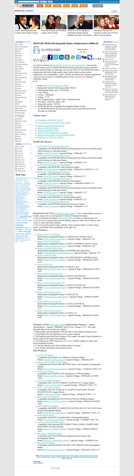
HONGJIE (69, 458)
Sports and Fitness (22, 130)
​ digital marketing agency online (21, 237)
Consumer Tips (21, 62)
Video (48, 6)
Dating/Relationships (22, 64)
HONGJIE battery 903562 (48, 457)
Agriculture (20, 44)
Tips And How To (22, 134)
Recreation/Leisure (22, 110)
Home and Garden (22, 90)
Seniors (19, 123)
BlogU (40, 6)
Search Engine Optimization (21, 115)
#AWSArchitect (19, 199)
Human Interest (21, 93)
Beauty (19, 51)
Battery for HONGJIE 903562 (74, 457)
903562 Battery (74, 455)
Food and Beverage (22, 77)
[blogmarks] (37, 61)
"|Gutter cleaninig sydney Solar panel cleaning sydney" (22, 187)
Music (74, 6)
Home (103, 1)
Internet (19, 95)
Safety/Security (21, 112)
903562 (52, 455)
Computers (20, 60)
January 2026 (20, 162)
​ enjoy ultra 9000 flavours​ (23, 238)
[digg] (84, 59)
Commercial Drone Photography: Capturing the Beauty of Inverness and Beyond (111, 84)
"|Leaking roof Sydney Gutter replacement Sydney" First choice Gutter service (23, 190)
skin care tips (25, 231)
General (19, 79)
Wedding (19, 138)
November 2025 (21, 166)
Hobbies (19, 86)
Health (19, 84)
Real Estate (20, 108)
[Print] (46, 61)
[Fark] (34, 61)
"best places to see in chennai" (22, 181)
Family (19, 71)
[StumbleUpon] (101, 59)
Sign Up (110, 1)
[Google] (98, 59)
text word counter (109, 59)
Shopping (19, 125)
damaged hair (19, 229)
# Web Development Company (22, 191)
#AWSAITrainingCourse (21, 198)
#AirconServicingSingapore (22, 209)
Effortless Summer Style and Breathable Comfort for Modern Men (111, 72)
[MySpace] (90, 59)
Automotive (20, 49)
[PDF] (48, 61)
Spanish (19, 127)
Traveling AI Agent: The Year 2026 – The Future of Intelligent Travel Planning (111, 90)
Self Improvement (21, 121)
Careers (19, 57)
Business (19, 55)
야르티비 (22, 241)
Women (19, 141)
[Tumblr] (67, 59)
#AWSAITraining (19, 197)
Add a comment (38, 463)
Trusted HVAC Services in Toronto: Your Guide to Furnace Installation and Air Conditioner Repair (111, 54)
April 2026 (20, 155)
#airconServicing (19, 211)
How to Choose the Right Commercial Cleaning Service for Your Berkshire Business (112, 63)
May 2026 (20, 153)
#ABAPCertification (22, 194)
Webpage (57, 6)
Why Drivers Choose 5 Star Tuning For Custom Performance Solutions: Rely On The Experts (111, 46)
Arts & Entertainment (22, 46)
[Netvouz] (43, 61)
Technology (20, 132)
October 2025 (20, 168)
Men (18, 104)
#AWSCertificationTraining (21, 204)
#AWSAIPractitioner (20, 196)
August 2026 (20, 146)
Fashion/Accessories (22, 73)
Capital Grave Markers (111, 68)
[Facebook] (50, 59)
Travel (18, 136)
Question (83, 6)
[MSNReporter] (96, 59)
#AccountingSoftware (20, 208)
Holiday (19, 88)
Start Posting (98, 6)
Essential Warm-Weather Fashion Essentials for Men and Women (111, 77)
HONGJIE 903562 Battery (62, 455)
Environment (20, 68)
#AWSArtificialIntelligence (21, 201)
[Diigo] (78, 59)
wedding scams (19, 233)
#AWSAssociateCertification (22, 202)
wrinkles (28, 233)
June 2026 (20, 151)
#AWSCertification (19, 203)
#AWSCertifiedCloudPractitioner (23, 206)
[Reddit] (44, 59)
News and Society (21, 106)
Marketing (20, 101)
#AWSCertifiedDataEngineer (22, 207)
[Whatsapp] (73, 59)
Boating (19, 53)
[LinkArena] (39, 61)
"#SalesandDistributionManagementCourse (25, 177)
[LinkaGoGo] (41, 61)
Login (116, 1)
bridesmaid (27, 228)
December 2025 (21, 164)
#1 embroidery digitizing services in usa (22, 193)
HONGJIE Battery (61, 457)
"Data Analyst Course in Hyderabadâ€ (21, 180)
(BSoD (17, 217)
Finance (19, 75)
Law (18, 99)
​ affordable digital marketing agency (21, 235)
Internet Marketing (22, 97)
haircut (26, 229)
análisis (17, 235)
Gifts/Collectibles (21, 82)
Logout (58, 468)
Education (19, 66)
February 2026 (21, 159)
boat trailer (24, 220)
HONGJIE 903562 (44, 455)
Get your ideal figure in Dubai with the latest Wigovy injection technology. (111, 96)
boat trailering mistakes (21, 225)
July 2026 (19, 148)
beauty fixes (18, 218)
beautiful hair (26, 216)
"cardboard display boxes (22, 183)
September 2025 (21, 170)
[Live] (94, 59)
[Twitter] (56, 59)
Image (66, 6)
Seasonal (19, 118)
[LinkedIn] (61, 59)
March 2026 (20, 157)
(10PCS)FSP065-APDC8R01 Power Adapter (21, 214)
